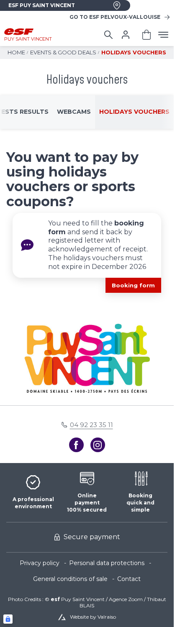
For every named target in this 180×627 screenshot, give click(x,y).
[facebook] (76, 445)
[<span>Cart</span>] (146, 34)
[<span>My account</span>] (125, 34)
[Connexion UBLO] (8, 619)
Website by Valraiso (93, 617)
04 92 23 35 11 (91, 425)
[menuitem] (44, 563)
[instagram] (97, 445)
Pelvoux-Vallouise (114, 17)
